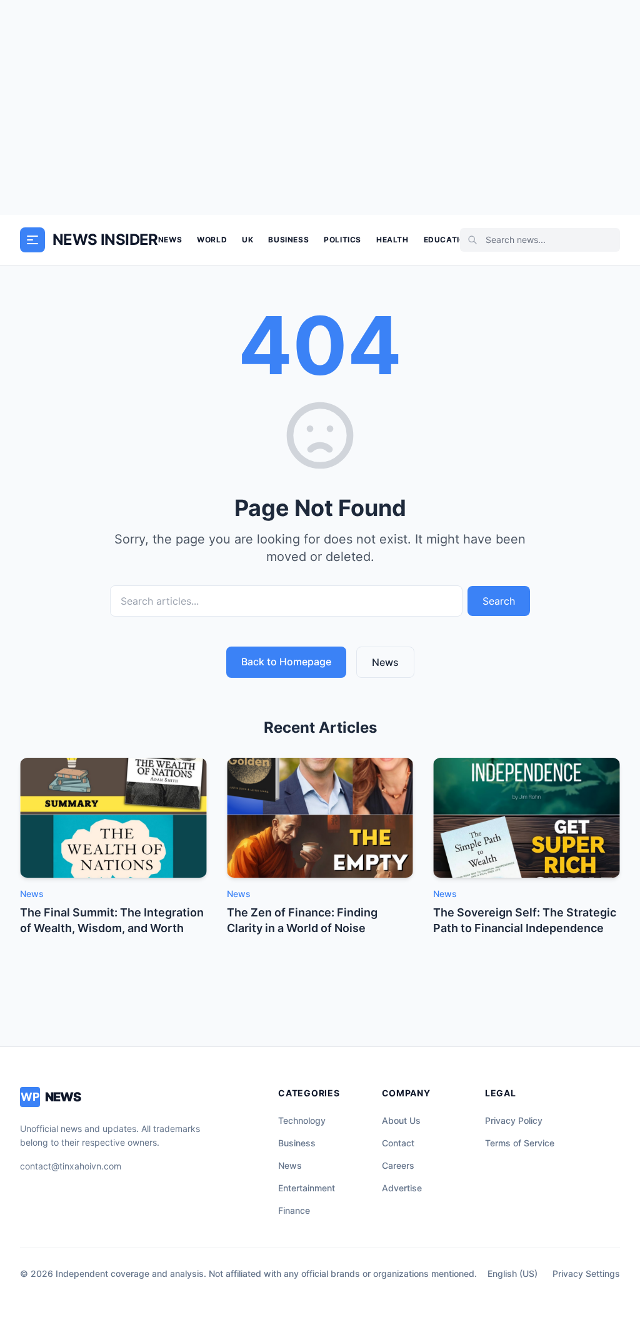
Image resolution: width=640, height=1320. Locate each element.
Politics (342, 239)
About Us (401, 1120)
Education (447, 239)
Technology (302, 1120)
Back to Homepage (286, 661)
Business (288, 239)
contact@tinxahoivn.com (70, 1166)
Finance (294, 1210)
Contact (398, 1143)
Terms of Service (519, 1143)
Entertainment (306, 1188)
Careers (398, 1165)
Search (498, 601)
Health (392, 239)
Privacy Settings (586, 1273)
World (212, 239)
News (170, 239)
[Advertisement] (320, 107)
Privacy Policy (513, 1120)
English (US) (513, 1273)
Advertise (402, 1188)
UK (247, 239)
